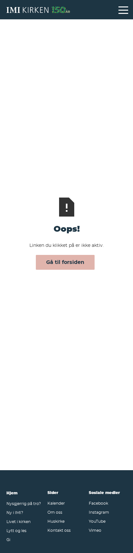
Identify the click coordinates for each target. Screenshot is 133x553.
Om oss (54, 512)
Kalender (56, 503)
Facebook (98, 503)
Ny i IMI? (14, 512)
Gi (8, 539)
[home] (59, 9)
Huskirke (56, 521)
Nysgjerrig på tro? (23, 503)
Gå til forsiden (65, 262)
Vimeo (95, 530)
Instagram (99, 512)
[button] (123, 9)
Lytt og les (16, 530)
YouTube (97, 521)
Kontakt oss (59, 530)
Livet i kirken (18, 521)
